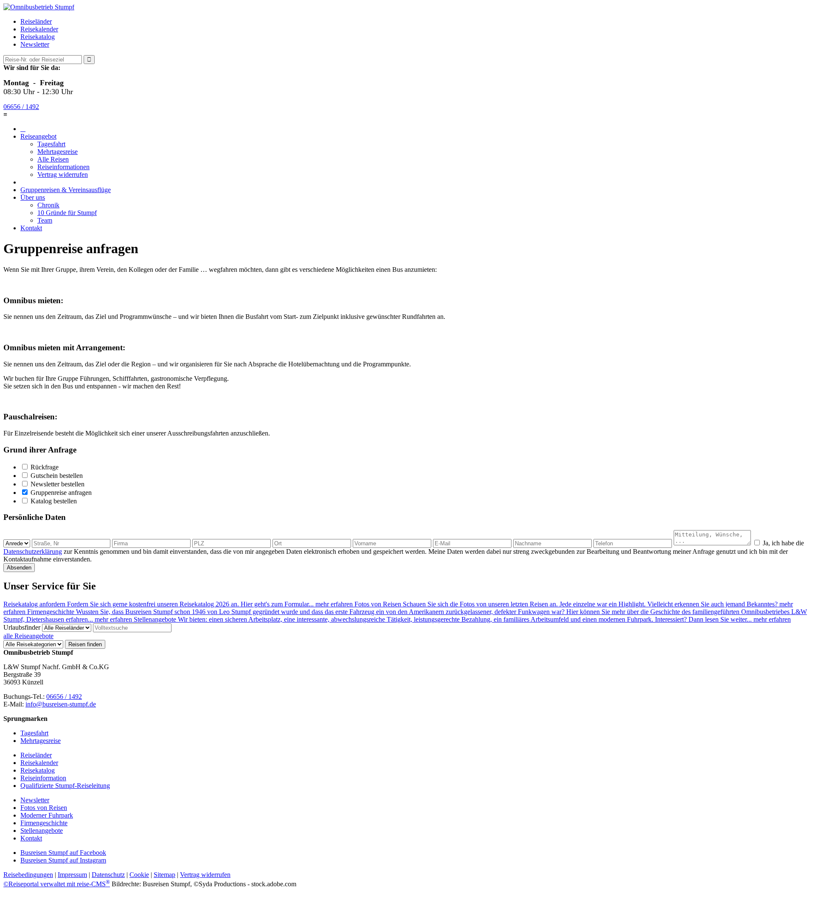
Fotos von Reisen (43, 807)
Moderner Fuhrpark (46, 815)
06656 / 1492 (21, 106)
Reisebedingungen (28, 874)
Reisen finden (85, 644)
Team (44, 220)
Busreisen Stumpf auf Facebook (63, 852)
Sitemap (164, 874)
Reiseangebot (38, 136)
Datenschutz (108, 874)
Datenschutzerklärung (32, 551)
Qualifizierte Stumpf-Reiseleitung (65, 785)
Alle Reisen (53, 159)
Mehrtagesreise (57, 151)
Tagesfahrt (51, 144)
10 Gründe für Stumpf (67, 212)
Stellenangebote (41, 830)
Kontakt (31, 228)
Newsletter (34, 44)
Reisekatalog (37, 36)
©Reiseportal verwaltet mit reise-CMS (56, 884)
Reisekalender (39, 29)
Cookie (139, 874)
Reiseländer (36, 21)
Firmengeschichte (43, 822)
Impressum (72, 874)
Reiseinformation (43, 778)
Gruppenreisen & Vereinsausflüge (65, 189)
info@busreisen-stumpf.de (60, 704)
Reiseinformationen (63, 166)
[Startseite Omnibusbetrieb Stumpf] (38, 7)
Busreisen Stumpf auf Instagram (63, 860)
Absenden (19, 567)
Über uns (32, 197)
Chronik (48, 205)
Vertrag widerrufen (62, 174)
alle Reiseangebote (28, 635)
